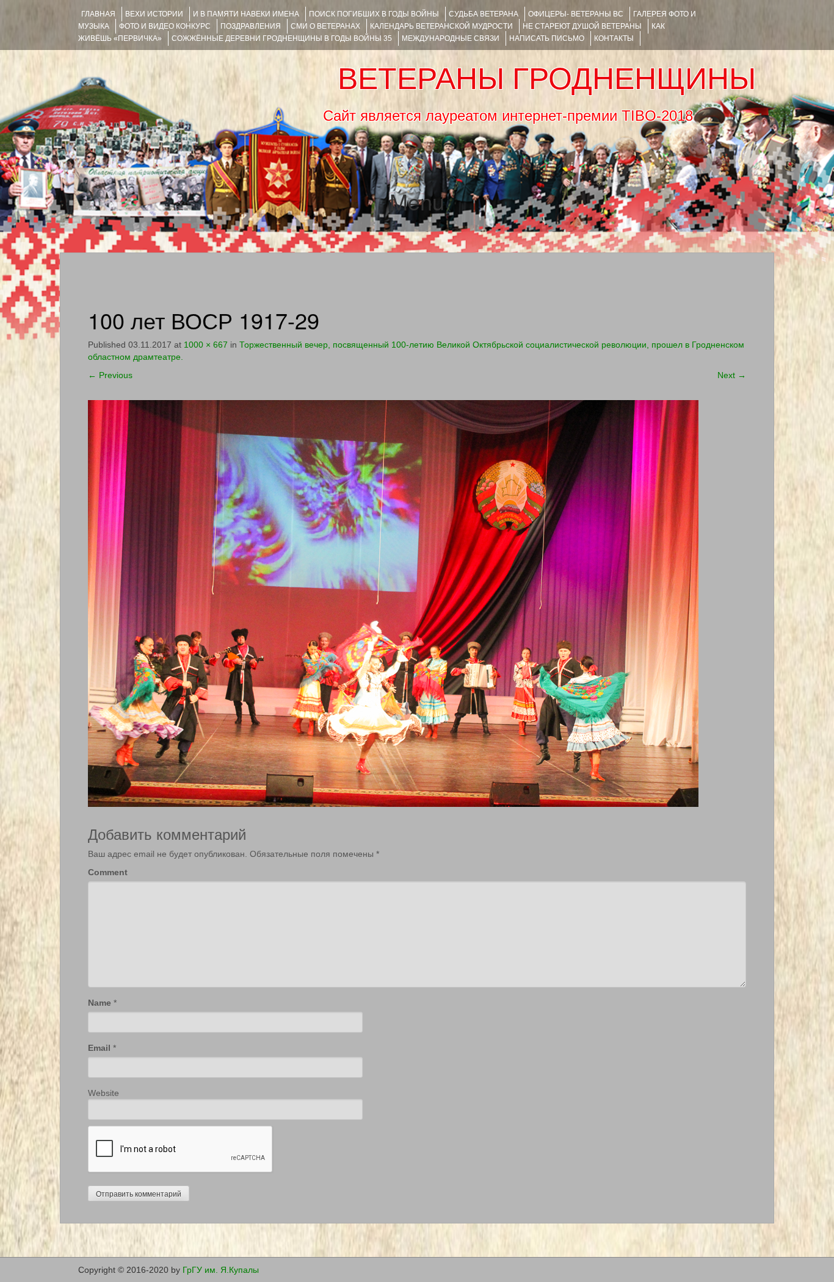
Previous (110, 375)
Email (99, 1048)
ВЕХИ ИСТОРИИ (154, 14)
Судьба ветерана (483, 14)
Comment (108, 872)
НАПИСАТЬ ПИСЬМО (546, 38)
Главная (98, 14)
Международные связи (450, 38)
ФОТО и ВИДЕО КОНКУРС (165, 26)
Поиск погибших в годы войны (374, 14)
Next (731, 375)
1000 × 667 (206, 344)
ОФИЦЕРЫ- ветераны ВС (575, 14)
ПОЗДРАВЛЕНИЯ (250, 26)
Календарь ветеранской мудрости (441, 26)
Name (99, 1003)
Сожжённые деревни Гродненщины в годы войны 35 (282, 38)
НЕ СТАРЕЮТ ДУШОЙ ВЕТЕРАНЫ (582, 26)
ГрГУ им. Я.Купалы (221, 1270)
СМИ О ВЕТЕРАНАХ (325, 26)
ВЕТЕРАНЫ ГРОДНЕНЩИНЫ (547, 78)
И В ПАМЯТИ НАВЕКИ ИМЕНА (246, 14)
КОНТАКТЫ (614, 38)
